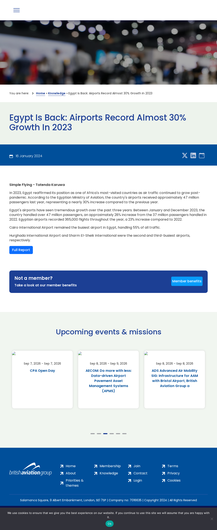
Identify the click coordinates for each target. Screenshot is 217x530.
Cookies (174, 480)
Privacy (173, 473)
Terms (172, 466)
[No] (212, 519)
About (71, 473)
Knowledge (56, 93)
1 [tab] (92, 433)
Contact (140, 473)
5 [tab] (118, 433)
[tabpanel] (42, 379)
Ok (109, 523)
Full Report (21, 249)
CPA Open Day (42, 370)
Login (138, 480)
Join (137, 466)
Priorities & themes (74, 483)
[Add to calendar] (201, 156)
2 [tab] (99, 433)
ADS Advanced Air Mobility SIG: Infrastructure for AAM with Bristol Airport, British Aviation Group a (174, 378)
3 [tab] (105, 433)
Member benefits (187, 281)
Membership (110, 466)
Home (40, 93)
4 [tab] (112, 433)
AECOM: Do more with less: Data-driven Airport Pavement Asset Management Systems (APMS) (109, 380)
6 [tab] (124, 433)
